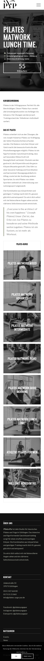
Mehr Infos (28, 656)
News (5, 640)
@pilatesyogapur (20, 607)
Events (6, 637)
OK (16, 656)
